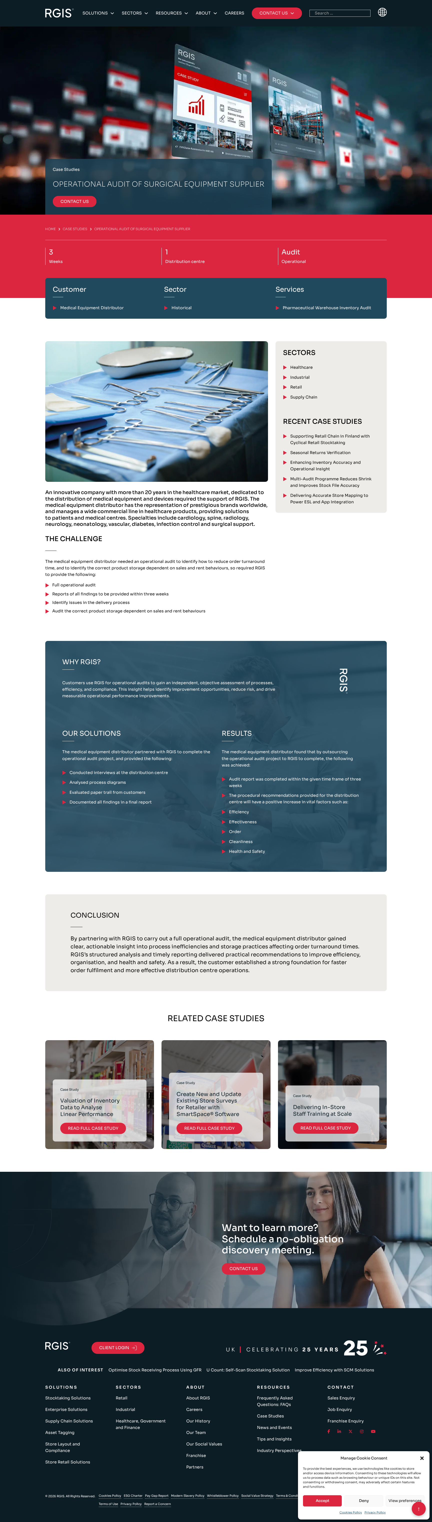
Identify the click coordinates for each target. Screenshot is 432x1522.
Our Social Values (204, 1444)
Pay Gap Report (156, 1495)
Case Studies (75, 229)
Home (50, 229)
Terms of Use (108, 1504)
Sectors (132, 13)
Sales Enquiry (341, 1398)
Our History (198, 1421)
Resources (169, 13)
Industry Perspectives (279, 1450)
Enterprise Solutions (66, 1409)
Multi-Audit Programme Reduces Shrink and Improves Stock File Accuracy (331, 482)
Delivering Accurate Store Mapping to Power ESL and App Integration (329, 499)
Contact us (74, 201)
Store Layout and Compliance (62, 1447)
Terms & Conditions (291, 1495)
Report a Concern (157, 1504)
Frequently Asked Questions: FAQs (275, 1401)
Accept (322, 1500)
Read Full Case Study (93, 1128)
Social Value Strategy (257, 1495)
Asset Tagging (59, 1432)
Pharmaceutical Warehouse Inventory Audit (327, 307)
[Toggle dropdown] (112, 13)
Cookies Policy (351, 1512)
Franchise (196, 1455)
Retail (296, 387)
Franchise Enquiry (346, 1421)
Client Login (114, 1347)
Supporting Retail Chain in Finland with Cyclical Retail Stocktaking (330, 439)
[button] (422, 1458)
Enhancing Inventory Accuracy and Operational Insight (325, 466)
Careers (234, 13)
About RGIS (198, 1398)
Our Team (196, 1432)
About (203, 13)
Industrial (300, 377)
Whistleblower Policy (223, 1495)
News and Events (274, 1427)
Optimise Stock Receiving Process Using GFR (155, 1370)
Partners (195, 1467)
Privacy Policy (375, 1512)
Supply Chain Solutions (69, 1421)
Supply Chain (303, 397)
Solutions (95, 13)
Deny (364, 1500)
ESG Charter (133, 1495)
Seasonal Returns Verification (320, 452)
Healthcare (301, 367)
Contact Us (244, 1268)
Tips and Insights (274, 1439)
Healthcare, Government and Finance (141, 1424)
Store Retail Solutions (67, 1462)
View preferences (405, 1500)
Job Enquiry (340, 1409)
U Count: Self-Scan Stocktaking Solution (248, 1370)
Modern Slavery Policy (187, 1495)
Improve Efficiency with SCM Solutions (334, 1370)
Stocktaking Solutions (68, 1398)
